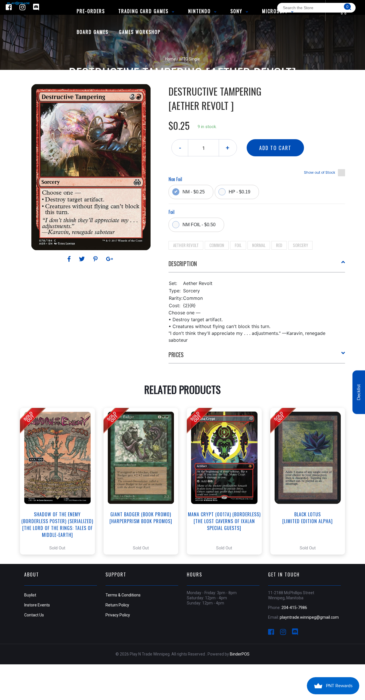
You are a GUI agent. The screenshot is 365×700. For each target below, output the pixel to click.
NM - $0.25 (193, 191)
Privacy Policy (118, 615)
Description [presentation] (183, 263)
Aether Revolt (186, 245)
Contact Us (34, 615)
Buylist (30, 595)
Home (170, 59)
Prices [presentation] (176, 354)
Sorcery (300, 245)
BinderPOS (240, 654)
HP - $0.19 (239, 191)
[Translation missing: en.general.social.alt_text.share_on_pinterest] (96, 259)
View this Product (60, 481)
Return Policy (117, 605)
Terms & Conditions (123, 595)
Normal (258, 245)
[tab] (257, 265)
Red (279, 245)
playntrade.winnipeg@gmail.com (309, 617)
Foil (238, 245)
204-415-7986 (294, 607)
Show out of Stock (319, 172)
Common (216, 245)
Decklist (358, 392)
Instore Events (37, 605)
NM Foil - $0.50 (199, 224)
